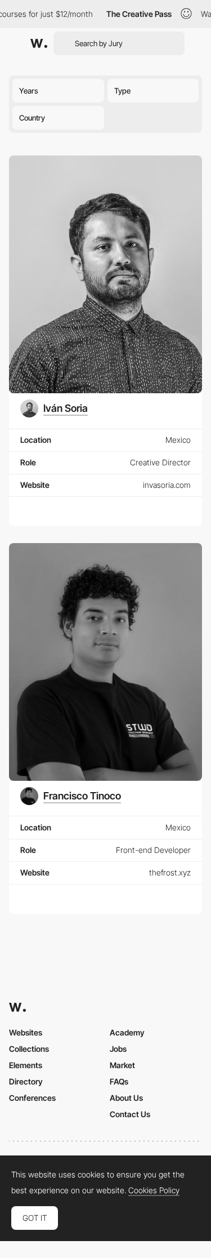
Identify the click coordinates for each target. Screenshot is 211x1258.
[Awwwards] (38, 43)
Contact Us (130, 1114)
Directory (26, 1081)
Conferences (32, 1098)
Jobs (118, 1048)
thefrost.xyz (170, 872)
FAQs (119, 1081)
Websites (25, 1032)
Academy (127, 1032)
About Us (126, 1098)
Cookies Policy (153, 1190)
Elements (25, 1065)
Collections (29, 1048)
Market (122, 1065)
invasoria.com (167, 485)
